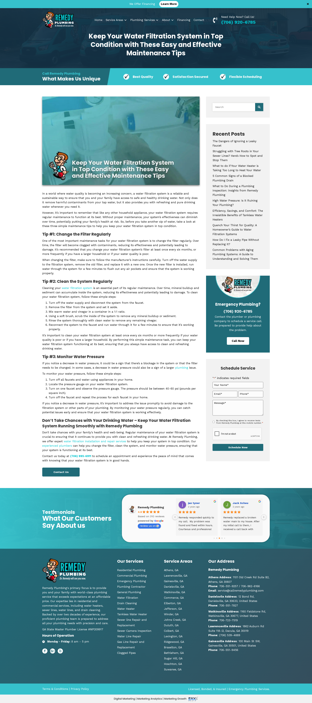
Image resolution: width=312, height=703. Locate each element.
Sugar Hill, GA (173, 658)
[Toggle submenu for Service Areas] (125, 20)
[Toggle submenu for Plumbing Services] (157, 20)
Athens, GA (171, 570)
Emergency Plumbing (131, 581)
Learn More (169, 4)
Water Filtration (127, 597)
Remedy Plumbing (151, 507)
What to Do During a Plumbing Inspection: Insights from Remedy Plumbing (235, 190)
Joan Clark (195, 503)
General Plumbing (129, 592)
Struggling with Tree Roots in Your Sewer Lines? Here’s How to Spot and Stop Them (238, 156)
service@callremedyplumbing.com (241, 590)
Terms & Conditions (55, 689)
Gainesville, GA (173, 581)
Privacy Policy (80, 689)
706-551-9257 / (229, 586)
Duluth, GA (171, 625)
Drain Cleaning (127, 603)
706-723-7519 (228, 620)
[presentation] (237, 434)
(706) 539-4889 (229, 635)
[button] (308, 4)
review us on (148, 525)
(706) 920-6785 (238, 22)
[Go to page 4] (221, 538)
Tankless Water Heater (132, 614)
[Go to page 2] (216, 538)
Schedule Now (237, 447)
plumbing (181, 367)
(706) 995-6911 (80, 456)
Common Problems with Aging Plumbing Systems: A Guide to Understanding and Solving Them (235, 254)
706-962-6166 (250, 586)
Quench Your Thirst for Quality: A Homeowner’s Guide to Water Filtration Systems (235, 230)
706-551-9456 (228, 650)
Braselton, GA (173, 647)
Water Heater (126, 608)
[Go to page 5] (224, 538)
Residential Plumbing (131, 570)
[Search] (259, 107)
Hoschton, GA (173, 664)
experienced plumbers (57, 445)
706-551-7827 (228, 605)
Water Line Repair (129, 636)
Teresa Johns (242, 503)
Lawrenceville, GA (175, 575)
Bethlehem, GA (174, 652)
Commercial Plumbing (132, 575)
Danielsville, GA (174, 586)
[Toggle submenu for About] (172, 20)
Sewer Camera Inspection (134, 630)
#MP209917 (95, 629)
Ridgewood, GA (174, 641)
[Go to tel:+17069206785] (216, 19)
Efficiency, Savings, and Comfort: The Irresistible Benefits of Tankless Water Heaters (238, 215)
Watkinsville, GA (174, 592)
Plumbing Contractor (131, 586)
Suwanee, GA (173, 669)
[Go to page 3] (219, 538)
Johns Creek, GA (175, 619)
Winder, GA (171, 614)
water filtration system (77, 288)
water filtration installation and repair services (95, 441)
